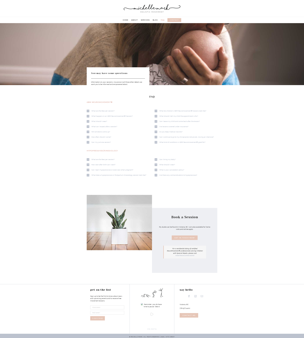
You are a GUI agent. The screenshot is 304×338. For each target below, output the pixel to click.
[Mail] (202, 296)
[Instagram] (195, 296)
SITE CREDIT (170, 336)
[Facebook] (189, 296)
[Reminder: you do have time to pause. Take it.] (152, 314)
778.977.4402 (185, 308)
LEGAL (162, 336)
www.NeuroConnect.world (185, 255)
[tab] (118, 110)
